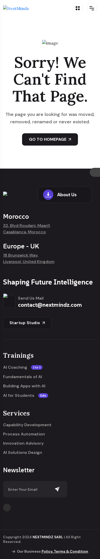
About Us (67, 195)
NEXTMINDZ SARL (48, 537)
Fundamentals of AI (22, 377)
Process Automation (24, 434)
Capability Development (27, 425)
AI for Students (24, 395)
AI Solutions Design (22, 453)
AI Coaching (22, 367)
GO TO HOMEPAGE (47, 139)
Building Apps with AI (24, 386)
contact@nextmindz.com (50, 304)
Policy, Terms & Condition (65, 551)
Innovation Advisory (23, 443)
